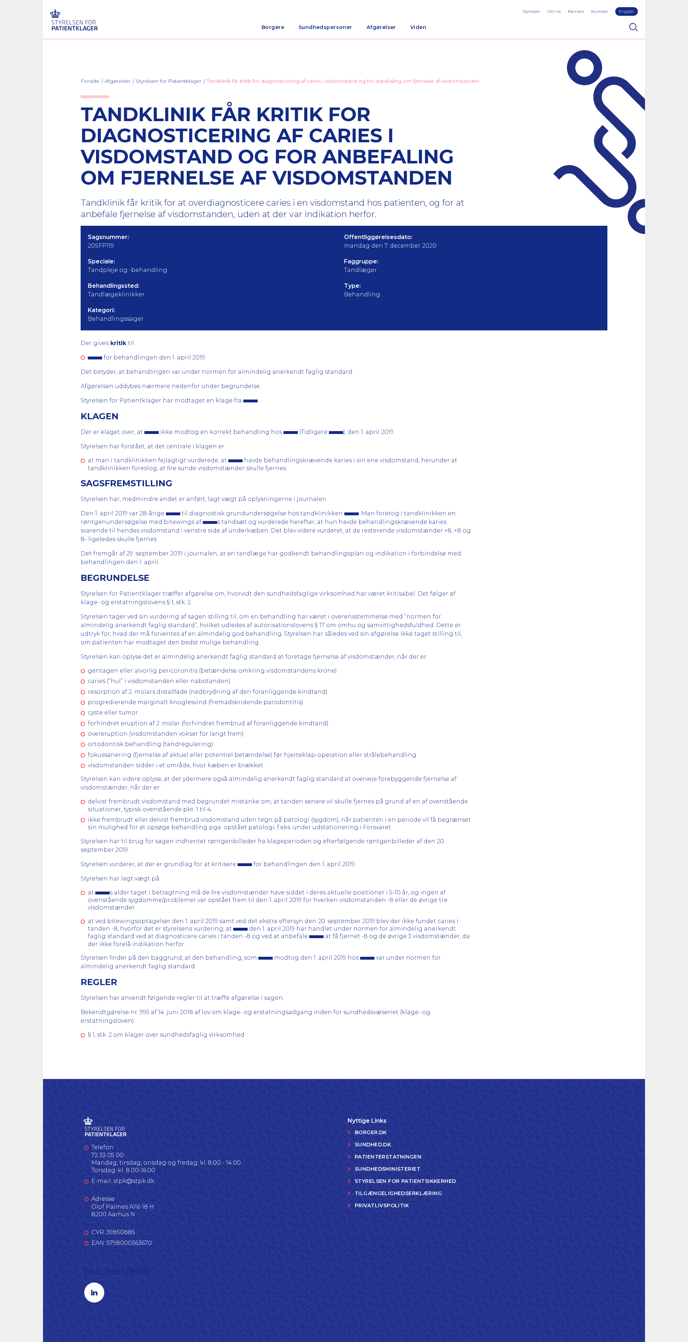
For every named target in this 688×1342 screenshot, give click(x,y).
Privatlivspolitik (382, 1205)
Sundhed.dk (373, 1144)
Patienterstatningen (388, 1157)
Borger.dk (371, 1132)
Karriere (576, 11)
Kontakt (599, 11)
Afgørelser (381, 27)
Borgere (273, 27)
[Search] (633, 27)
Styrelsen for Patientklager (168, 81)
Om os (554, 11)
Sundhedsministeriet (387, 1169)
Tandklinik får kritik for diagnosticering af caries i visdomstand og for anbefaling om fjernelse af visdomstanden (343, 81)
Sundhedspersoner (325, 27)
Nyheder (531, 11)
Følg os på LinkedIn (117, 1270)
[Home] (73, 18)
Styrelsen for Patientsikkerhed (405, 1181)
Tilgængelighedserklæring (398, 1193)
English (626, 11)
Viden (418, 27)
